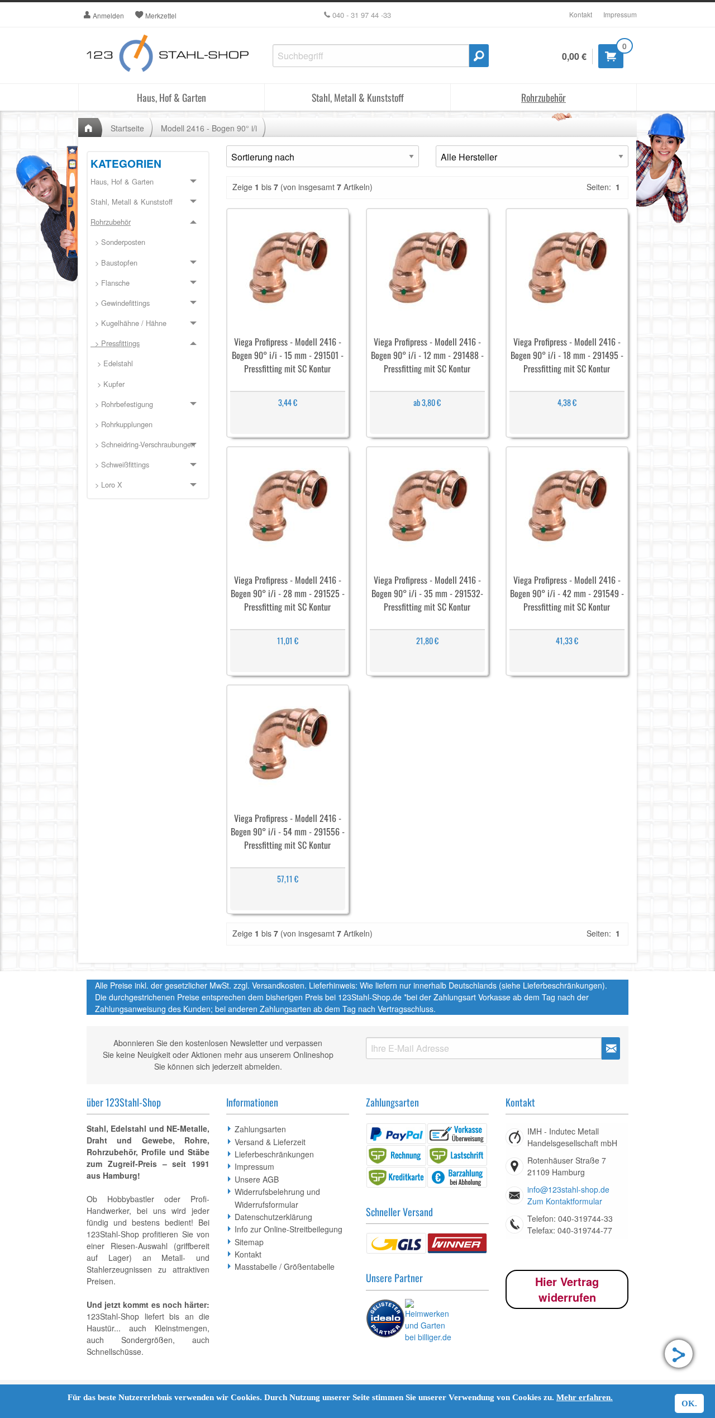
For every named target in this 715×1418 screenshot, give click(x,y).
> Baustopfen (113, 262)
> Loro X (106, 484)
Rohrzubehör (543, 97)
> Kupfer (107, 384)
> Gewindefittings (120, 302)
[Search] (479, 55)
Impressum (620, 14)
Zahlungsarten (260, 1129)
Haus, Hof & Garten (171, 97)
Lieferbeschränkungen (274, 1154)
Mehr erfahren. (584, 1397)
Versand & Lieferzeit (270, 1141)
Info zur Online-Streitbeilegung (288, 1229)
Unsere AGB (257, 1179)
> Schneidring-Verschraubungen (142, 444)
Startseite (127, 128)
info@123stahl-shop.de (568, 1189)
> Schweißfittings (119, 464)
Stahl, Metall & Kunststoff (358, 97)
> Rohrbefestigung (121, 404)
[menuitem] (148, 243)
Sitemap (249, 1241)
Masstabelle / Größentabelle (285, 1266)
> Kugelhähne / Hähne (128, 323)
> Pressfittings (115, 343)
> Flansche (110, 282)
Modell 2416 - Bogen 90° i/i (209, 128)
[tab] (148, 182)
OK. (689, 1403)
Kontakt (580, 14)
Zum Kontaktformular (564, 1201)
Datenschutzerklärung (273, 1216)
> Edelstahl (111, 363)
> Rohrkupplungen (121, 424)
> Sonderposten (117, 242)
